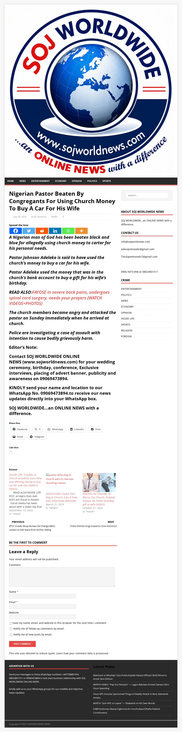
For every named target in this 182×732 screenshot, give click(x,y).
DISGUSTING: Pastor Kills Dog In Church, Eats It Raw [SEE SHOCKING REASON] (61, 497)
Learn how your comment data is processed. (82, 653)
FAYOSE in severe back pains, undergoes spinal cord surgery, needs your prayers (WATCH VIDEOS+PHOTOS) (59, 297)
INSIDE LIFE (127, 318)
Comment (15, 565)
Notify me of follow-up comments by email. (39, 628)
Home (10, 181)
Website (14, 612)
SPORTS (125, 324)
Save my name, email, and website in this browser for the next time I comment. (60, 623)
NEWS (22, 181)
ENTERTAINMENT (40, 181)
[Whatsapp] (68, 231)
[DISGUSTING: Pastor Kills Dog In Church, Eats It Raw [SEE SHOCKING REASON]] (62, 482)
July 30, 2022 (20, 216)
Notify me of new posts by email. (32, 634)
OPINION (77, 181)
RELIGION (126, 330)
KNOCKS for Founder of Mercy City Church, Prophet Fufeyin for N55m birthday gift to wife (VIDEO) (99, 499)
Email (12, 602)
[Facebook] (15, 231)
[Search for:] (147, 195)
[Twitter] (29, 231)
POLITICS (92, 181)
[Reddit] (42, 231)
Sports (107, 181)
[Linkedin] (55, 231)
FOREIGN (126, 336)
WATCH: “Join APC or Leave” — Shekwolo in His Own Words (124, 703)
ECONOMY (60, 181)
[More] (81, 231)
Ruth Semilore (38, 216)
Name (13, 591)
